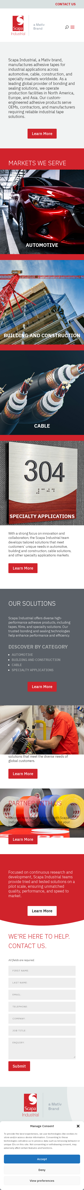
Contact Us (65, 4)
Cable (17, 665)
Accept (42, 1159)
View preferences (42, 1181)
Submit (19, 1066)
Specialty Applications (33, 670)
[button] (78, 1126)
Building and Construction (36, 660)
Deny (42, 1170)
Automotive (22, 654)
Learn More (42, 133)
